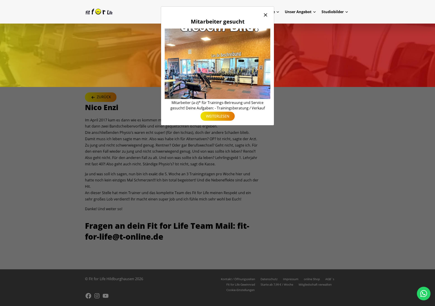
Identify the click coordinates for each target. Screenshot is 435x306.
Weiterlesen (217, 116)
